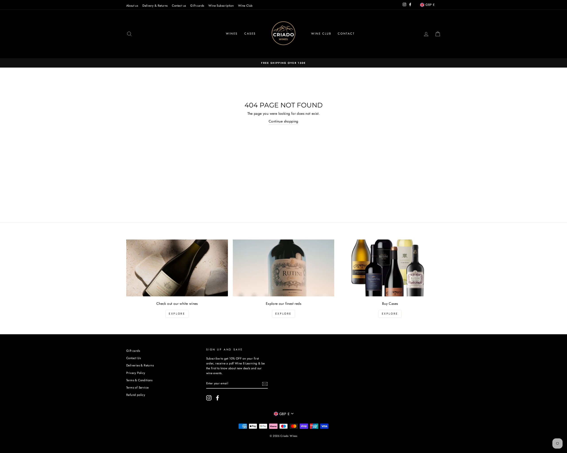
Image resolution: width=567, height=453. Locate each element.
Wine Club (245, 5)
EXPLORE (177, 314)
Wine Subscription (221, 5)
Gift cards (197, 5)
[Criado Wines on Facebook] (217, 398)
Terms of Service (137, 387)
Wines (232, 33)
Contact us (179, 5)
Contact (346, 33)
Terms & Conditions (139, 380)
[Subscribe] (265, 384)
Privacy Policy (135, 373)
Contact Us (133, 358)
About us (132, 5)
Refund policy (135, 395)
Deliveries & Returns (140, 365)
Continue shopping (283, 121)
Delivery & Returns (154, 5)
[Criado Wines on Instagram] (209, 398)
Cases (250, 33)
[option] (283, 62)
